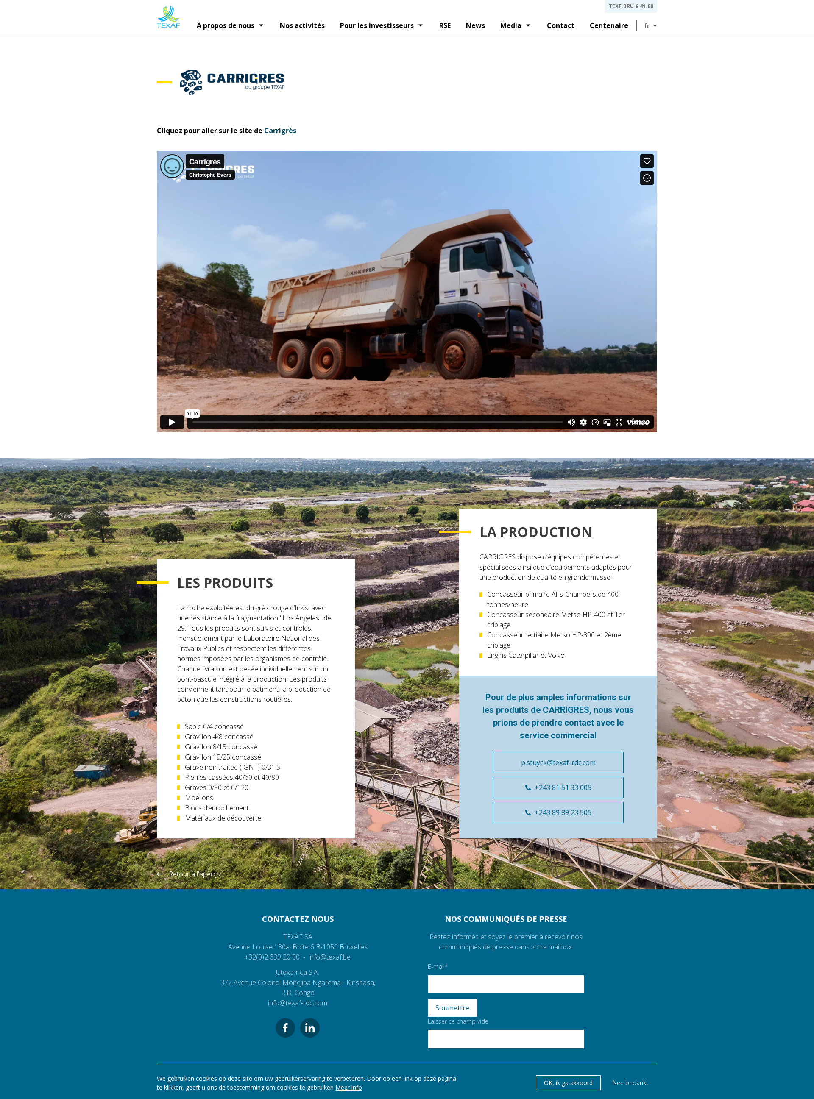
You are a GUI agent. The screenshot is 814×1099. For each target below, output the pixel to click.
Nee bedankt (630, 1083)
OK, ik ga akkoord (568, 1083)
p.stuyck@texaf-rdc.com (558, 762)
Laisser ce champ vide (458, 1021)
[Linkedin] (310, 1028)
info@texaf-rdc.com (297, 1002)
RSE (445, 25)
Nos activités (302, 25)
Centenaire (609, 25)
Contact (560, 25)
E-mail (436, 967)
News (475, 25)
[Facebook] (285, 1028)
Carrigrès (280, 130)
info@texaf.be (330, 957)
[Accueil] (168, 18)
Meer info (348, 1087)
